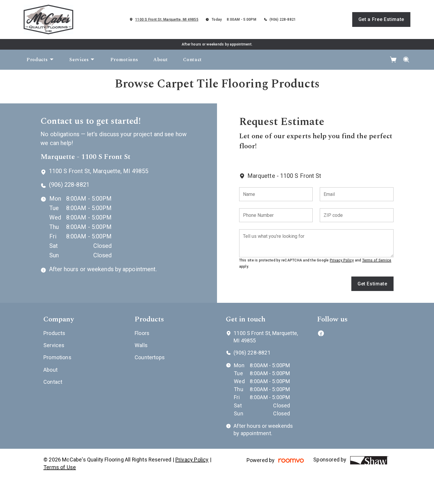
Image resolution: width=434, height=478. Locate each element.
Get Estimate (372, 284)
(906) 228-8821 (283, 19)
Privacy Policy (342, 260)
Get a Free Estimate (381, 19)
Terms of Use (59, 467)
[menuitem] (40, 60)
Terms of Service (376, 260)
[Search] (406, 60)
